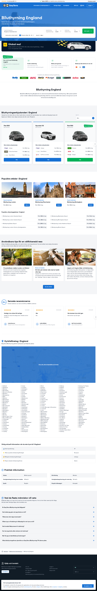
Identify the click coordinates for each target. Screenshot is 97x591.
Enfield (23, 399)
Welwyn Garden (83, 410)
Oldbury (62, 386)
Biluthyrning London (9, 202)
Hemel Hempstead (26, 422)
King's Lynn (44, 392)
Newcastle (43, 425)
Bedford (5, 398)
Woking (81, 417)
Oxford (61, 389)
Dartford (24, 390)
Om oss (27, 566)
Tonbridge (81, 396)
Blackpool (5, 402)
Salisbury (62, 407)
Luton (42, 410)
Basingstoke (6, 395)
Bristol (4, 413)
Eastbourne (25, 398)
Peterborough (63, 392)
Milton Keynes (44, 421)
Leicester (43, 398)
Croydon (24, 387)
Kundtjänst (66, 5)
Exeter (23, 401)
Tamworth (81, 390)
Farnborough (25, 404)
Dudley (23, 396)
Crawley (5, 431)
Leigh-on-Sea (44, 399)
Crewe (23, 386)
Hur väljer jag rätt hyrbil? (31, 570)
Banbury (5, 389)
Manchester (44, 414)
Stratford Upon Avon (65, 430)
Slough (62, 411)
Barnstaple (5, 390)
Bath (4, 396)
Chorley (5, 427)
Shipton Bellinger (64, 410)
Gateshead (24, 407)
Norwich (43, 430)
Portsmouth (63, 396)
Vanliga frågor (57, 5)
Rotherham (62, 405)
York (80, 427)
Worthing (81, 424)
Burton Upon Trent (7, 416)
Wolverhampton (83, 419)
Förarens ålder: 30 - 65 (26, 35)
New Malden (44, 422)
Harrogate (24, 421)
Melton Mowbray (45, 417)
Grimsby (24, 413)
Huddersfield (25, 427)
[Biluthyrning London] (17, 190)
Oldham (62, 387)
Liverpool (43, 404)
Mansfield (43, 416)
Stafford (62, 419)
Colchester (5, 428)
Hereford (24, 424)
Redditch (62, 401)
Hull (23, 428)
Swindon (81, 389)
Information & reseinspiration (41, 5)
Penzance (62, 390)
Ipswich (43, 387)
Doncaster (24, 393)
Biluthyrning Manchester (42, 202)
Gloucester (24, 410)
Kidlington (43, 390)
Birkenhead (6, 399)
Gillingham (24, 408)
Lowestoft (43, 408)
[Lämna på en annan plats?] (4, 35)
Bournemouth (6, 405)
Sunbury (62, 431)
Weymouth (81, 414)
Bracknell (5, 407)
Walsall (81, 402)
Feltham (24, 405)
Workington (82, 422)
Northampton (44, 428)
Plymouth (62, 393)
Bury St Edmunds (7, 417)
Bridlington (6, 410)
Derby (23, 392)
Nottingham (44, 431)
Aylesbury (5, 387)
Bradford (5, 408)
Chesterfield (6, 425)
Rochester (62, 402)
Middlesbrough (45, 419)
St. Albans (62, 417)
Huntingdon (25, 431)
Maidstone (43, 413)
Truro (80, 398)
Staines (62, 421)
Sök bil (27, 205)
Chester (5, 424)
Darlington (24, 389)
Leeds (42, 396)
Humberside (25, 430)
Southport (62, 416)
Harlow (24, 419)
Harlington (24, 417)
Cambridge (5, 419)
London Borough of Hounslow (48, 407)
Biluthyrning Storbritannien (16, 551)
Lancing (43, 395)
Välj (17, 160)
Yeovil (80, 425)
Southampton (63, 413)
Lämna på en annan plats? (11, 35)
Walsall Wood (82, 404)
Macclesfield (44, 411)
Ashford (5, 386)
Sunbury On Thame (84, 386)
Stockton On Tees (64, 425)
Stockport (62, 424)
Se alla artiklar (48, 287)
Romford (62, 404)
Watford (81, 407)
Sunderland (82, 387)
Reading (62, 399)
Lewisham (43, 401)
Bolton (4, 404)
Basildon (5, 393)
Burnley (5, 414)
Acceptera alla (88, 586)
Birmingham (6, 401)
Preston (62, 398)
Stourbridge (63, 428)
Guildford (24, 414)
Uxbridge (81, 399)
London (43, 405)
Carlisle (5, 421)
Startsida (6, 551)
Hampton (24, 416)
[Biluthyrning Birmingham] (80, 190)
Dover (23, 395)
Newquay (43, 427)
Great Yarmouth (26, 411)
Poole (61, 395)
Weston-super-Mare (84, 413)
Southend (62, 414)
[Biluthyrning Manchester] (48, 190)
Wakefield (81, 401)
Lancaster (43, 393)
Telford (80, 393)
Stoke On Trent (64, 427)
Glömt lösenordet (53, 568)
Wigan (80, 416)
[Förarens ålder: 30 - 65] (20, 35)
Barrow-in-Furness (7, 392)
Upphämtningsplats (8, 30)
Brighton (5, 411)
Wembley (81, 411)
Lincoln (43, 402)
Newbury (43, 424)
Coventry (5, 430)
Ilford (42, 386)
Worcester (81, 421)
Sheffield (62, 408)
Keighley (43, 389)
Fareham (24, 402)
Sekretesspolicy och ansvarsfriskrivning (34, 574)
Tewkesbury (82, 395)
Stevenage (62, 422)
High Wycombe (26, 425)
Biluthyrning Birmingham (74, 202)
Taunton (81, 392)
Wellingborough (83, 408)
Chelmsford (6, 422)
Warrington (81, 405)
